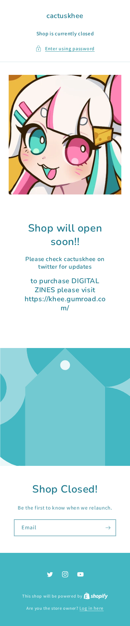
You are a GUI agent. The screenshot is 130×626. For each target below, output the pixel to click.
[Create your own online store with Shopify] (96, 596)
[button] (65, 48)
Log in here (91, 608)
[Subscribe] (107, 527)
